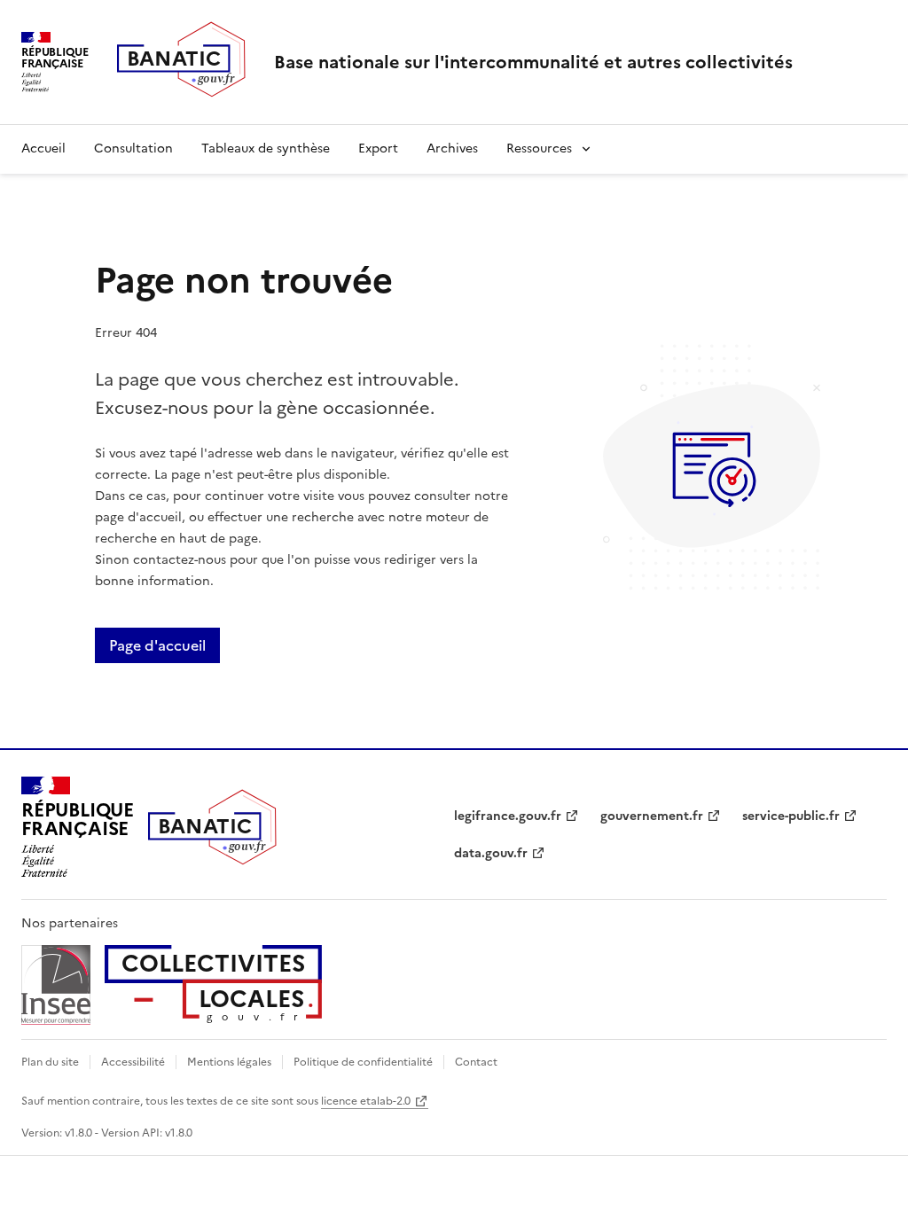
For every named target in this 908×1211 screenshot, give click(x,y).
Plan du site (50, 1062)
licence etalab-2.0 (366, 1101)
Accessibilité (133, 1062)
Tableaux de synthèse (265, 148)
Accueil (43, 148)
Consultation (133, 148)
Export (378, 148)
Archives (452, 148)
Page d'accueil (157, 645)
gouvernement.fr (651, 816)
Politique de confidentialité (363, 1062)
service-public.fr (791, 816)
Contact (476, 1062)
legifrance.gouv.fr (507, 816)
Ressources (539, 148)
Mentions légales (229, 1062)
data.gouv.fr (491, 853)
